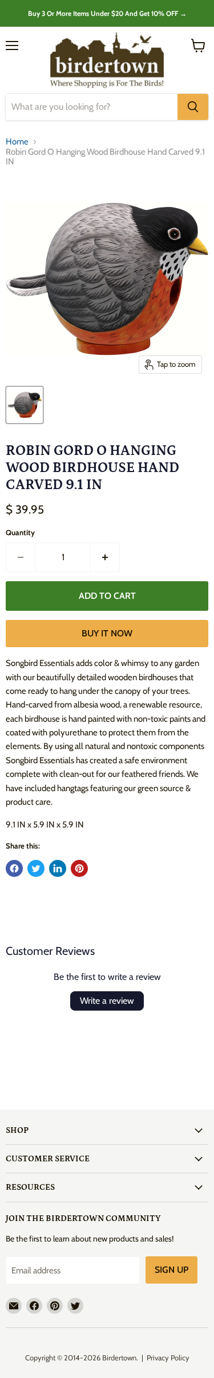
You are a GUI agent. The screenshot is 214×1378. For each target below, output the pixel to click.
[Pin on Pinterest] (79, 868)
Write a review (107, 1000)
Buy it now (107, 633)
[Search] (192, 107)
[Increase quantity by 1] (105, 557)
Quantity (20, 532)
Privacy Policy (168, 1357)
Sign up (171, 1269)
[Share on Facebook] (14, 868)
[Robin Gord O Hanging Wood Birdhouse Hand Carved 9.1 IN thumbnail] (24, 405)
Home (17, 142)
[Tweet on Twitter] (36, 868)
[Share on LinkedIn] (57, 868)
